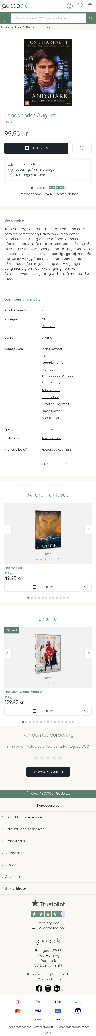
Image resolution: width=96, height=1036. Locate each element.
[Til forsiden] (14, 5)
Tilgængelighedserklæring (73, 1027)
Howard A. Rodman (56, 449)
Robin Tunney (52, 383)
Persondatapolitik (43, 1027)
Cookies (48, 1033)
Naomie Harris (52, 363)
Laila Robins (50, 397)
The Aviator (13, 568)
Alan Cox (49, 369)
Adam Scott (51, 390)
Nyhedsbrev (15, 852)
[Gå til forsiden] (48, 941)
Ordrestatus (15, 841)
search (91, 18)
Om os (10, 864)
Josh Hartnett (52, 349)
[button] (7, 529)
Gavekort (13, 876)
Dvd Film (48, 326)
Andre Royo (50, 418)
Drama (47, 337)
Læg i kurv (36, 148)
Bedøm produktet (48, 772)
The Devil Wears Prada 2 (23, 692)
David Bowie (51, 411)
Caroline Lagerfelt (55, 404)
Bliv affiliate (15, 888)
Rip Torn (48, 356)
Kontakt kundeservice (23, 817)
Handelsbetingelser (19, 1027)
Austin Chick (51, 438)
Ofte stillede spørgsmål (25, 829)
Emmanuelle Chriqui (57, 376)
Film (45, 319)
